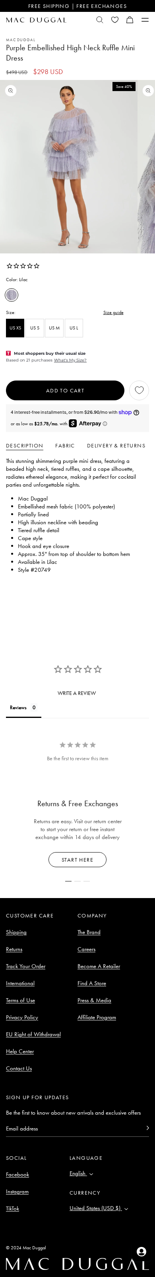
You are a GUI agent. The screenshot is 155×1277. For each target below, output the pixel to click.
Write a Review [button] (77, 693)
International (20, 983)
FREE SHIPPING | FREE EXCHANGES (77, 6)
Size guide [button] (113, 312)
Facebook (17, 1174)
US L (74, 328)
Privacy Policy (22, 1017)
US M (54, 328)
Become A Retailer (99, 966)
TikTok (12, 1208)
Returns (14, 949)
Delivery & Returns (116, 445)
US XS (15, 328)
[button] (130, 19)
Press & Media (94, 1000)
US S (34, 328)
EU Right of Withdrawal (33, 1034)
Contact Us (19, 1068)
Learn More (77, 859)
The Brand (89, 932)
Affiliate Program (97, 1017)
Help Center (20, 1051)
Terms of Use (20, 1000)
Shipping (16, 932)
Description (24, 445)
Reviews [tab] (18, 707)
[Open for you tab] (141, 1251)
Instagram (17, 1191)
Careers (86, 949)
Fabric (65, 445)
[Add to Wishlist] (139, 390)
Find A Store (92, 983)
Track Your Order (25, 966)
